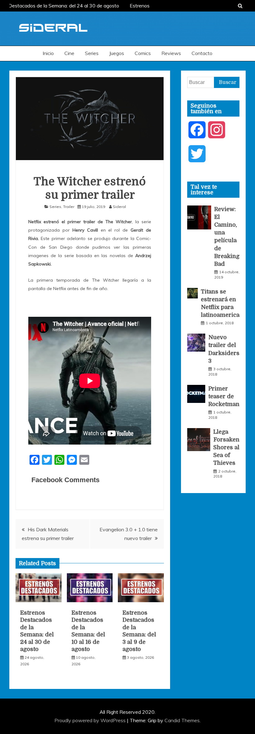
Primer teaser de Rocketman (223, 396)
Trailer (68, 206)
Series (92, 53)
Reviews (171, 53)
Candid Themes (182, 720)
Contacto (202, 53)
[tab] (213, 190)
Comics (143, 53)
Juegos (116, 53)
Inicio (48, 53)
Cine (69, 53)
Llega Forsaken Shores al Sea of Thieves (226, 447)
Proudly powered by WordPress (90, 720)
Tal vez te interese (204, 190)
